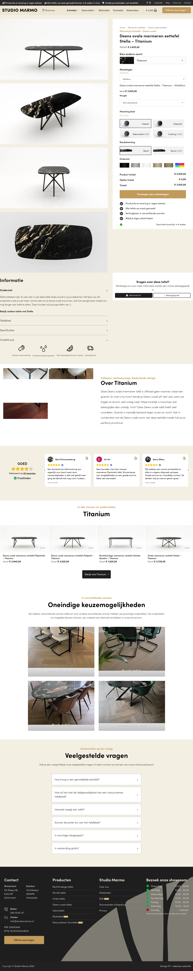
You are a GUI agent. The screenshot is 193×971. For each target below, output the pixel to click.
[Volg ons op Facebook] (147, 3)
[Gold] (168, 165)
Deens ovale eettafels (157, 27)
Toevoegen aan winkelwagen (153, 194)
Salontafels (88, 10)
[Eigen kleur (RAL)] (179, 165)
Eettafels (72, 10)
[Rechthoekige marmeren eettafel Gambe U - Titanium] (169, 538)
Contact (187, 2)
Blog (168, 2)
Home (122, 27)
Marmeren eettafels (136, 27)
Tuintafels (118, 10)
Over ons (177, 2)
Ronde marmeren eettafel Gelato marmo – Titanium (23, 557)
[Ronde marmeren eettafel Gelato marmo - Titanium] (24, 538)
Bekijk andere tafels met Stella (16, 311)
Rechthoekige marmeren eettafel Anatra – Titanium (72, 557)
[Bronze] (157, 165)
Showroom (48, 10)
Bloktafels (104, 10)
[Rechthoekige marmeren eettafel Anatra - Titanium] (72, 538)
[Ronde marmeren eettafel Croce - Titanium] (121, 538)
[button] (151, 10)
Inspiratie (158, 2)
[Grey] (135, 165)
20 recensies (29, 473)
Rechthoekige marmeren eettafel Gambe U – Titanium (168, 556)
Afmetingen (126, 71)
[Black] (124, 165)
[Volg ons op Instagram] (150, 3)
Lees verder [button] (53, 482)
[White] (146, 165)
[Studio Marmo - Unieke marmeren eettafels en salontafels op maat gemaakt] (19, 10)
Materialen (132, 10)
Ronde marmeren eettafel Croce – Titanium (116, 556)
